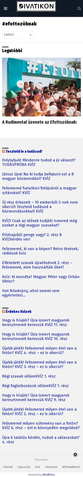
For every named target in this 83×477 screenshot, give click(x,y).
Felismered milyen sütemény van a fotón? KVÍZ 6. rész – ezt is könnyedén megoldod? (41, 425)
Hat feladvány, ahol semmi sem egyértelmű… (31, 293)
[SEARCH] (79, 8)
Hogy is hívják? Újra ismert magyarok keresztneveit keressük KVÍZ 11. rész (35, 322)
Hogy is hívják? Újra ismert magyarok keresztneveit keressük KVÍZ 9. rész (35, 397)
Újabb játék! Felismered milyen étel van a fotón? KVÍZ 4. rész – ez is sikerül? (39, 350)
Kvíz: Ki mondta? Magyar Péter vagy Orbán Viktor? (41, 279)
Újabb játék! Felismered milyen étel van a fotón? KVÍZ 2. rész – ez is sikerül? (39, 411)
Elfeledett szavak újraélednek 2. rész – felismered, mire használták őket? (37, 265)
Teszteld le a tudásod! (24, 151)
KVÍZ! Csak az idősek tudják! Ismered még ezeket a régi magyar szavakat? (39, 223)
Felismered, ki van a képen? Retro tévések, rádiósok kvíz (40, 251)
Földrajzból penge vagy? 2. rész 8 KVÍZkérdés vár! (32, 237)
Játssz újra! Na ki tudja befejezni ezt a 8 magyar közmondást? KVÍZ (38, 176)
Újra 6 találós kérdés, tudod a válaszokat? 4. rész (40, 439)
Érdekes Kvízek (18, 311)
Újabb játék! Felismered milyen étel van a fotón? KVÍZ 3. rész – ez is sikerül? (39, 364)
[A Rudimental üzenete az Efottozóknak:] (41, 87)
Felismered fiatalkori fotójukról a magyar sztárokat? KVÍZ (39, 190)
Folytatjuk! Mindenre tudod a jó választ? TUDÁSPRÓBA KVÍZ (38, 162)
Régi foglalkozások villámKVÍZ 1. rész (35, 386)
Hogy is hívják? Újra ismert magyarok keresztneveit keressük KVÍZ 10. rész (35, 336)
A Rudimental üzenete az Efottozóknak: (39, 122)
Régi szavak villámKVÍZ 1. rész (29, 376)
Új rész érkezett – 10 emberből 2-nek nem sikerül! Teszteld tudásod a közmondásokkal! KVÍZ (40, 207)
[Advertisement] (41, 465)
